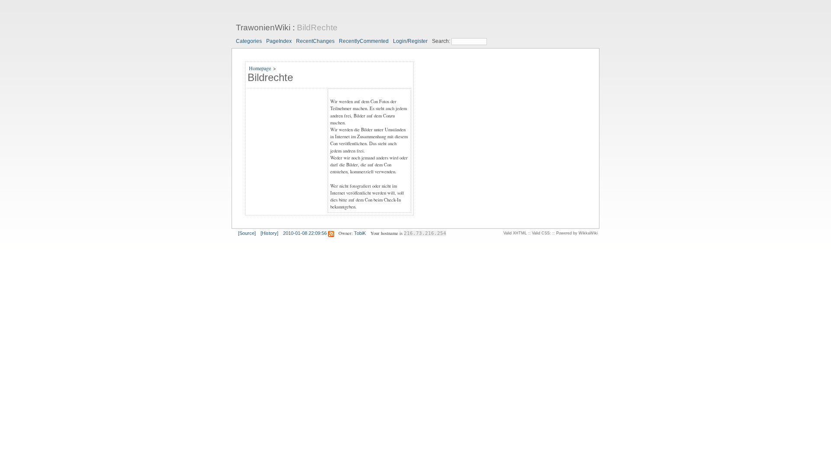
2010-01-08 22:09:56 (305, 233)
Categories (249, 41)
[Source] (247, 233)
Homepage (260, 68)
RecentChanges (315, 41)
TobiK (360, 233)
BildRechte (317, 27)
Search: (441, 41)
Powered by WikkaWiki (577, 233)
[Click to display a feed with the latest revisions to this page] (331, 233)
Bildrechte (270, 77)
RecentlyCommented (364, 41)
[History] (269, 233)
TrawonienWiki (263, 27)
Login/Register (410, 41)
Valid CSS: (541, 233)
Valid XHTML (515, 233)
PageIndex (279, 41)
